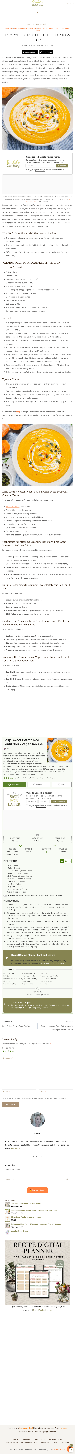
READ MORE (16, 1148)
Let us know (16, 1005)
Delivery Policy (55, 1440)
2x (66, 861)
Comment (8, 1058)
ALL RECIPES (8, 28)
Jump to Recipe (31, 52)
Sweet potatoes (12, 507)
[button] (4, 778)
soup (18, 412)
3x (70, 861)
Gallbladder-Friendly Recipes (25, 28)
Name (6, 1092)
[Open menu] (37, 12)
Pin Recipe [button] (40, 785)
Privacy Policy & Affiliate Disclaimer (22, 1443)
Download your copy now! (52, 963)
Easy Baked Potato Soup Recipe (16, 1024)
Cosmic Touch (58, 1449)
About (15, 1440)
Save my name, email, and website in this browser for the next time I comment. (35, 1098)
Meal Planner (40, 1440)
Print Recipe (47, 52)
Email (43, 1092)
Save (63, 785)
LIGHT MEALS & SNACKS (46, 28)
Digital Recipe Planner (42, 1310)
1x (62, 861)
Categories (10, 1165)
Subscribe (65, 1443)
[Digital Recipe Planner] (37, 1272)
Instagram (26, 1440)
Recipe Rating (8, 1048)
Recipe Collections (49, 1443)
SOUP (57, 28)
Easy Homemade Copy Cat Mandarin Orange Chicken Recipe (57, 1026)
